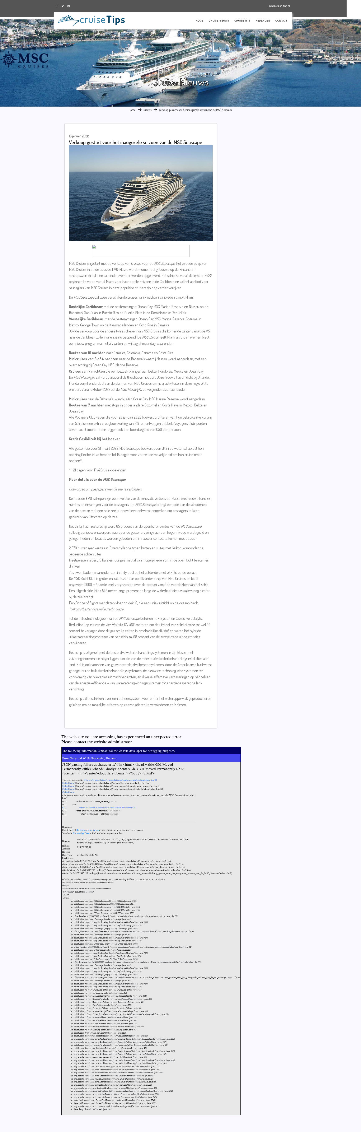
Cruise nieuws (219, 20)
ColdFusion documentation (85, 830)
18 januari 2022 (79, 136)
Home (199, 20)
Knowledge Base (81, 833)
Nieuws (147, 110)
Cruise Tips (242, 20)
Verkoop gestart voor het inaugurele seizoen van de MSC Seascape (195, 110)
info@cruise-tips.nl (279, 6)
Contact (281, 20)
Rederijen (262, 20)
